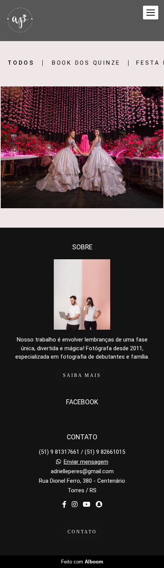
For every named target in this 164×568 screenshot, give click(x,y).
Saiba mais (82, 375)
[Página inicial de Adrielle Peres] (20, 20)
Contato (82, 531)
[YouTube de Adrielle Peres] (86, 504)
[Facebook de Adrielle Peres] (64, 504)
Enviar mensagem (86, 462)
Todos (21, 63)
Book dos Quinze (86, 63)
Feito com (82, 562)
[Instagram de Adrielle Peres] (74, 504)
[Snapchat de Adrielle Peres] (99, 504)
